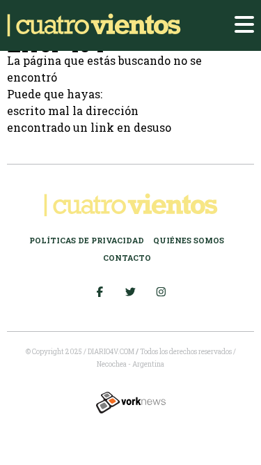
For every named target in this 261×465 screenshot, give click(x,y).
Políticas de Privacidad (86, 240)
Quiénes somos (188, 240)
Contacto (127, 257)
